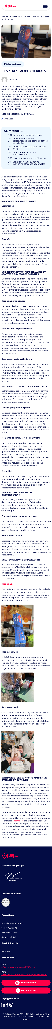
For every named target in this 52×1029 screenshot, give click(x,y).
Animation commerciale (12, 923)
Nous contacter (28, 982)
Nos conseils (16, 17)
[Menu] (45, 6)
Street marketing (9, 928)
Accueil (4, 17)
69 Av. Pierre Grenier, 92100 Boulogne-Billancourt (24, 975)
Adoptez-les (17, 821)
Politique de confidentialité (28, 1016)
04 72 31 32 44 (28, 990)
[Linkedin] (3, 1005)
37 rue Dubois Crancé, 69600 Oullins (18, 967)
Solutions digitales (9, 937)
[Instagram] (11, 1005)
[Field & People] (10, 6)
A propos (5, 951)
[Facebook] (7, 1005)
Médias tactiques (31, 17)
